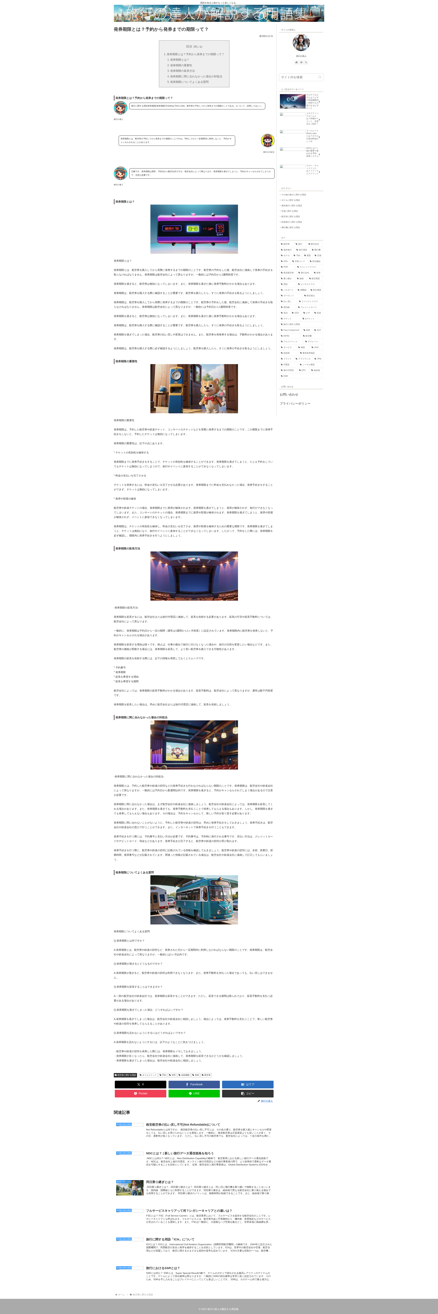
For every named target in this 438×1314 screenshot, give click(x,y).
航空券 (207, 1075)
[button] (248, 1093)
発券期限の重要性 (181, 65)
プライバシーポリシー (295, 403)
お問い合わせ (289, 394)
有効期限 (185, 1075)
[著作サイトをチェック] (296, 62)
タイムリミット (149, 1075)
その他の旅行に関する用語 (293, 194)
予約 (164, 1075)
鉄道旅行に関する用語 (291, 222)
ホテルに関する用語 (290, 200)
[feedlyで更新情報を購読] (301, 62)
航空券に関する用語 (127, 1075)
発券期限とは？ (179, 59)
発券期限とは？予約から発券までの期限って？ (195, 54)
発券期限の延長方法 (182, 70)
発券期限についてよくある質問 (189, 81)
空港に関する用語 (289, 211)
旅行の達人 (301, 56)
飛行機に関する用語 (290, 227)
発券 (197, 1075)
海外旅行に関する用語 (291, 205)
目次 (189, 46)
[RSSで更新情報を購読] (306, 62)
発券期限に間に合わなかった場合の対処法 (196, 76)
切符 (174, 1075)
